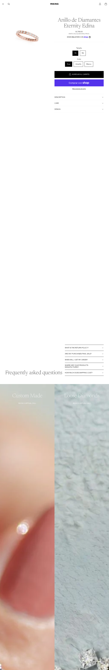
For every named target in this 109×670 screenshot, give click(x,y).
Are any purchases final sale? (78, 354)
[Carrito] (106, 4)
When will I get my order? (76, 360)
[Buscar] (9, 4)
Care (56, 103)
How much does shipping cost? (79, 373)
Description (59, 97)
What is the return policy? (77, 348)
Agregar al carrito (80, 74)
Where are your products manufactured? (76, 366)
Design (57, 109)
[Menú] (3, 4)
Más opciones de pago (79, 89)
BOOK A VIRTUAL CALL (27, 403)
